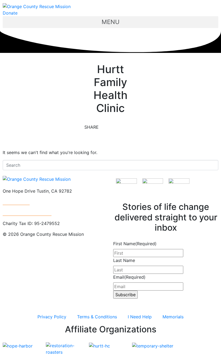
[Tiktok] (68, 254)
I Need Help (140, 316)
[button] (110, 22)
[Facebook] (24, 254)
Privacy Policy (51, 316)
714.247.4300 (16, 201)
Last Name (124, 260)
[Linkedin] (54, 254)
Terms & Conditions (97, 316)
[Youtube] (39, 254)
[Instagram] (9, 254)
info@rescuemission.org (27, 212)
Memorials (173, 316)
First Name (135, 243)
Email (129, 277)
